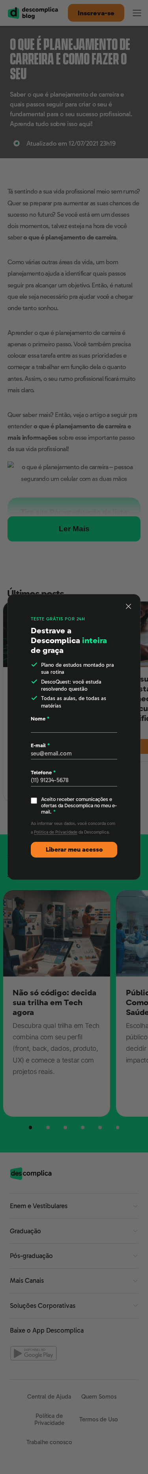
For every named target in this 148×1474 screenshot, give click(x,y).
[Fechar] (128, 606)
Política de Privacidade (55, 832)
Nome (40, 719)
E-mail (40, 745)
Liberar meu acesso (74, 849)
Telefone (43, 772)
